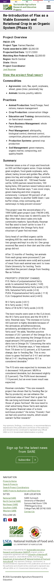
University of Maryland (37, 554)
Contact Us (29, 511)
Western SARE (9, 510)
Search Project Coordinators (16, 487)
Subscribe (24, 459)
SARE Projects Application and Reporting (21, 490)
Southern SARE (10, 507)
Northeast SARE (10, 504)
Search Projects (10, 484)
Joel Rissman (9, 69)
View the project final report (23, 75)
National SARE (9, 498)
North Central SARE (12, 501)
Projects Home (10, 481)
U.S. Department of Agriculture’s (23, 558)
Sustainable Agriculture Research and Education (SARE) (24, 551)
